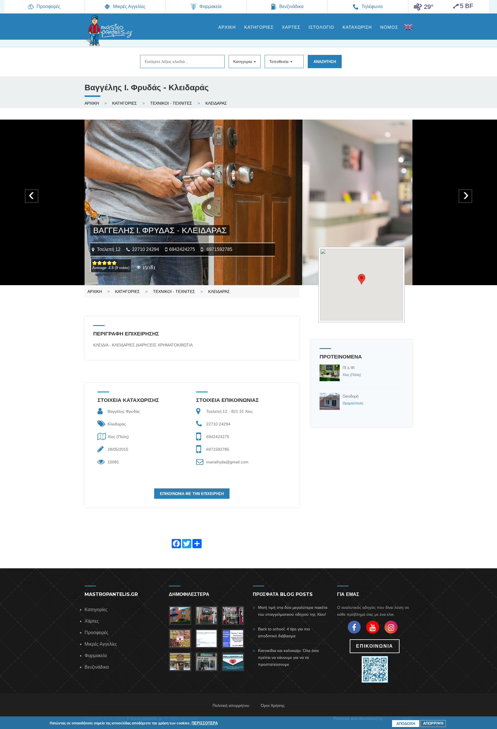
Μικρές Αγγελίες (101, 644)
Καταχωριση (357, 27)
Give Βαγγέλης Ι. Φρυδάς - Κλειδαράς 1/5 (94, 263)
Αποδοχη (405, 723)
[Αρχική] (109, 30)
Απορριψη (433, 723)
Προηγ (32, 199)
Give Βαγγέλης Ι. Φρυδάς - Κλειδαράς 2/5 (99, 263)
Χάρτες (92, 621)
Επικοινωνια (374, 646)
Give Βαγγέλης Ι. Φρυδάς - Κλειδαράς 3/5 (104, 263)
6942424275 (182, 249)
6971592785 (219, 249)
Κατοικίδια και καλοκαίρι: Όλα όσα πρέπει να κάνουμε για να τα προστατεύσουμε (288, 657)
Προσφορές (96, 632)
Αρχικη (227, 27)
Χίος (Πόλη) (118, 436)
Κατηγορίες (96, 609)
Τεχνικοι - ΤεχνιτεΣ (171, 103)
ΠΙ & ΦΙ (349, 368)
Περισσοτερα (205, 723)
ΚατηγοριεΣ (259, 27)
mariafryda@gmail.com (227, 462)
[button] (361, 279)
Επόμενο (465, 199)
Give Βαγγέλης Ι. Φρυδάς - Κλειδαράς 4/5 (109, 263)
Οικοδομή (350, 396)
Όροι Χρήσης (273, 705)
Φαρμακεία (96, 655)
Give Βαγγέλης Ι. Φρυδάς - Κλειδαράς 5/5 (114, 263)
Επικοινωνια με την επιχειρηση (192, 493)
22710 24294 (145, 249)
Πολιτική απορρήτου (231, 705)
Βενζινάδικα (97, 667)
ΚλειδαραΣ (216, 103)
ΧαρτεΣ (291, 27)
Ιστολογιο (321, 27)
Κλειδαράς (117, 424)
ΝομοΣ (389, 27)
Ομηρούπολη (353, 403)
